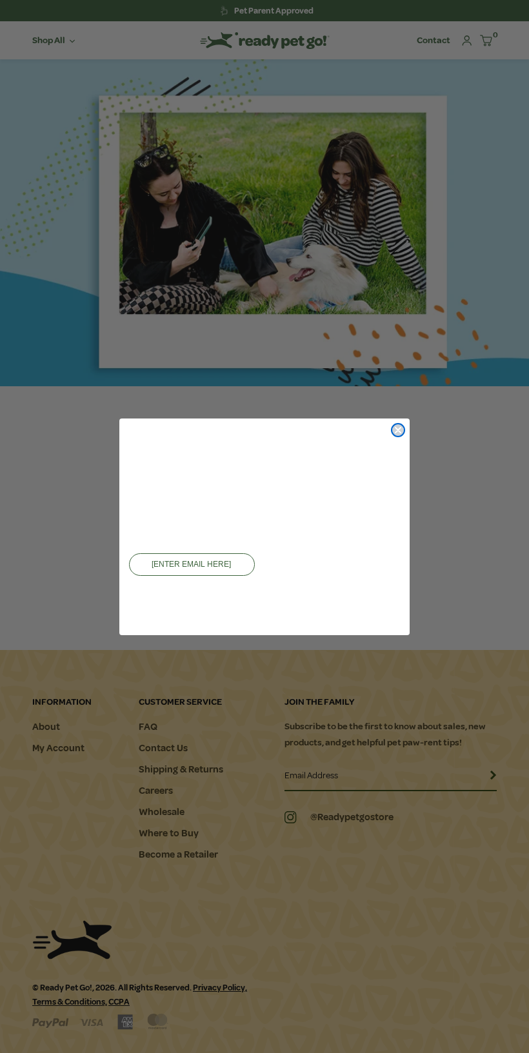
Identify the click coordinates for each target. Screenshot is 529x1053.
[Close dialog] (398, 430)
